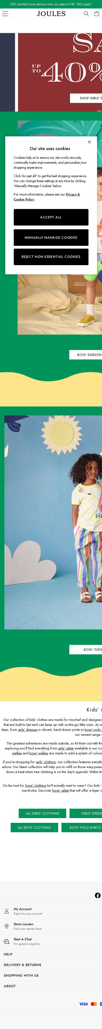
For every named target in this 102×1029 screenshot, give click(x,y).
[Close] (89, 142)
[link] (86, 13)
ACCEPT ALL (51, 217)
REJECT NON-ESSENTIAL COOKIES (51, 256)
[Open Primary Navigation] (5, 14)
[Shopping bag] (97, 13)
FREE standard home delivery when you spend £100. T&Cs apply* (51, 4)
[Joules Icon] (51, 13)
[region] (51, 205)
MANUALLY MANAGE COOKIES (51, 237)
